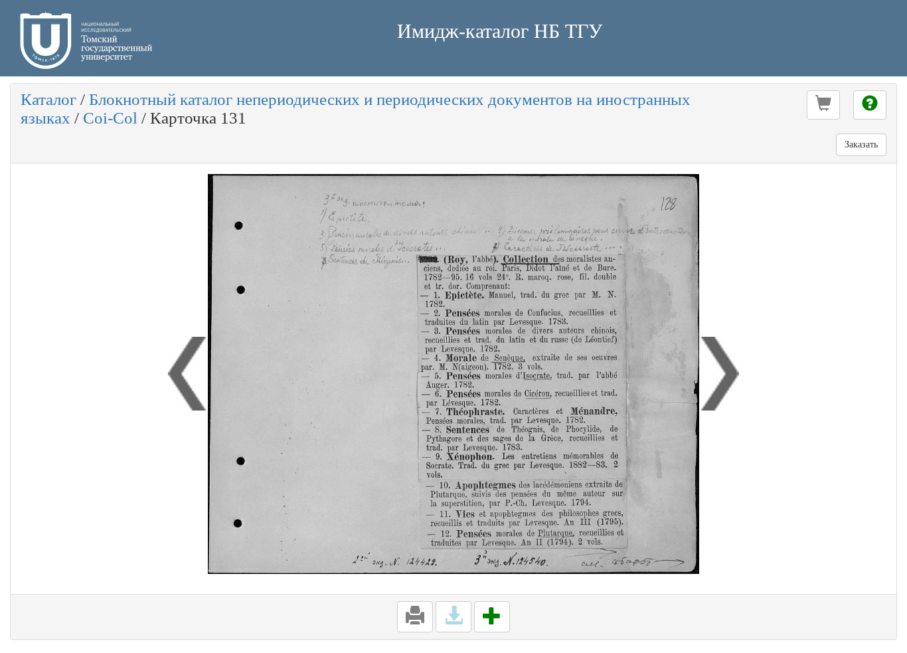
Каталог (48, 99)
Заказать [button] (861, 144)
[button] (823, 105)
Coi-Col (110, 118)
